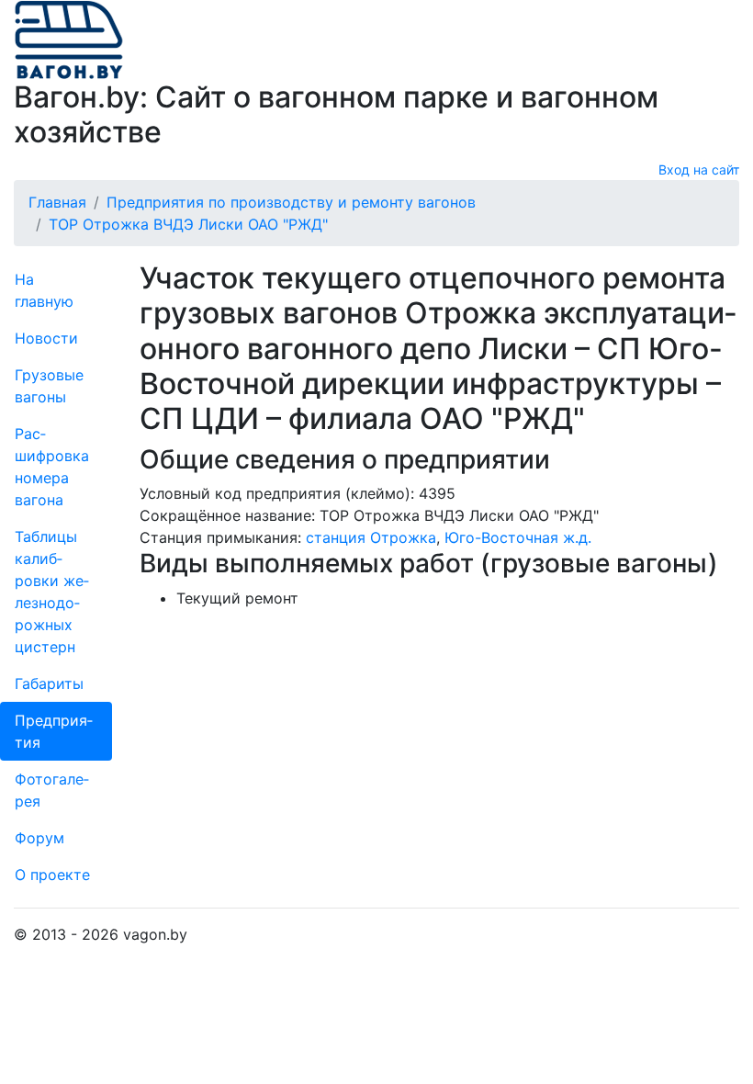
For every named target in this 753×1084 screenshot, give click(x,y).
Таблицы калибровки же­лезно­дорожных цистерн (52, 591)
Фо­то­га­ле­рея (52, 790)
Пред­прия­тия (54, 731)
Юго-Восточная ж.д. (517, 537)
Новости (46, 338)
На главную (44, 290)
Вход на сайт (698, 169)
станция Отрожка (371, 537)
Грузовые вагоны (49, 386)
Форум (39, 838)
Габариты (49, 683)
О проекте (52, 874)
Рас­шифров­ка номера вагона (52, 466)
